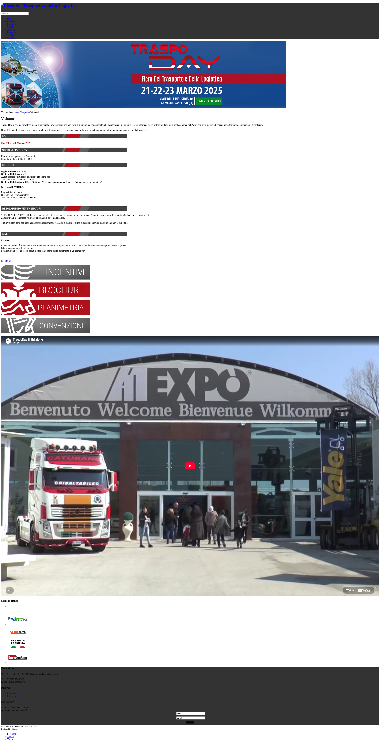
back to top (6, 261)
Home (16, 112)
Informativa (12, 696)
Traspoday (25, 112)
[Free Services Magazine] (18, 624)
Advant (15, 729)
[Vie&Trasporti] (18, 637)
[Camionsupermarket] (18, 662)
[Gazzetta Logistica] (18, 649)
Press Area (12, 693)
